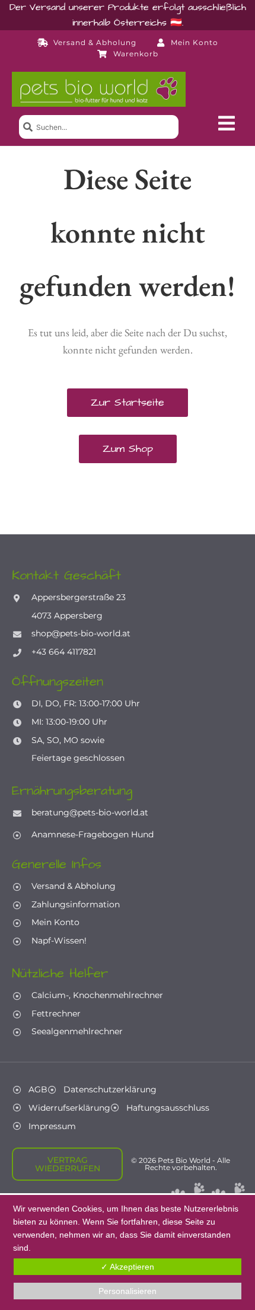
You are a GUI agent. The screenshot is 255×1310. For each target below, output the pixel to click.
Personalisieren (127, 1291)
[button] (226, 123)
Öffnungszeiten (57, 681)
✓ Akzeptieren (127, 1266)
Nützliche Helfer (60, 973)
